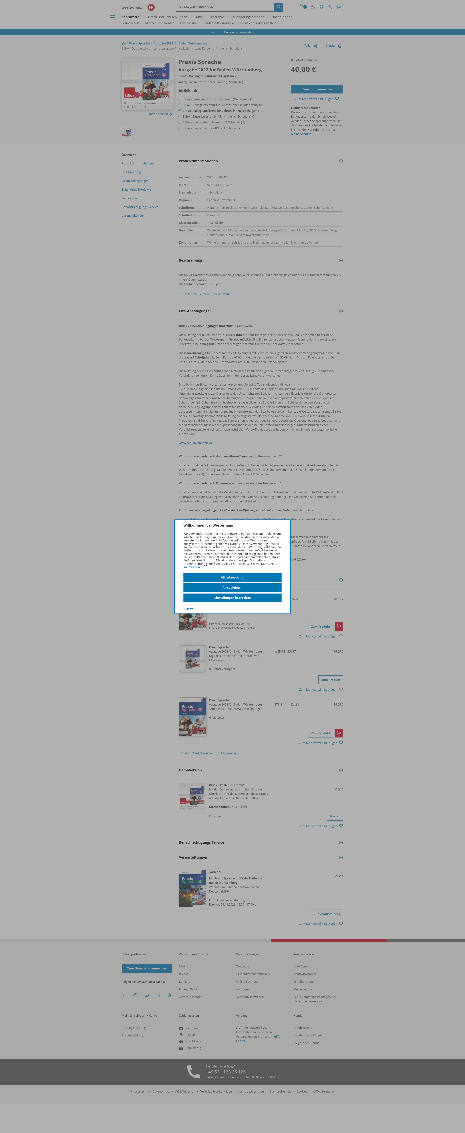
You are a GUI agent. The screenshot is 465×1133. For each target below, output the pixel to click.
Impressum (191, 608)
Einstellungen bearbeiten (232, 598)
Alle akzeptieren (232, 577)
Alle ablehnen (232, 588)
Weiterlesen (191, 567)
